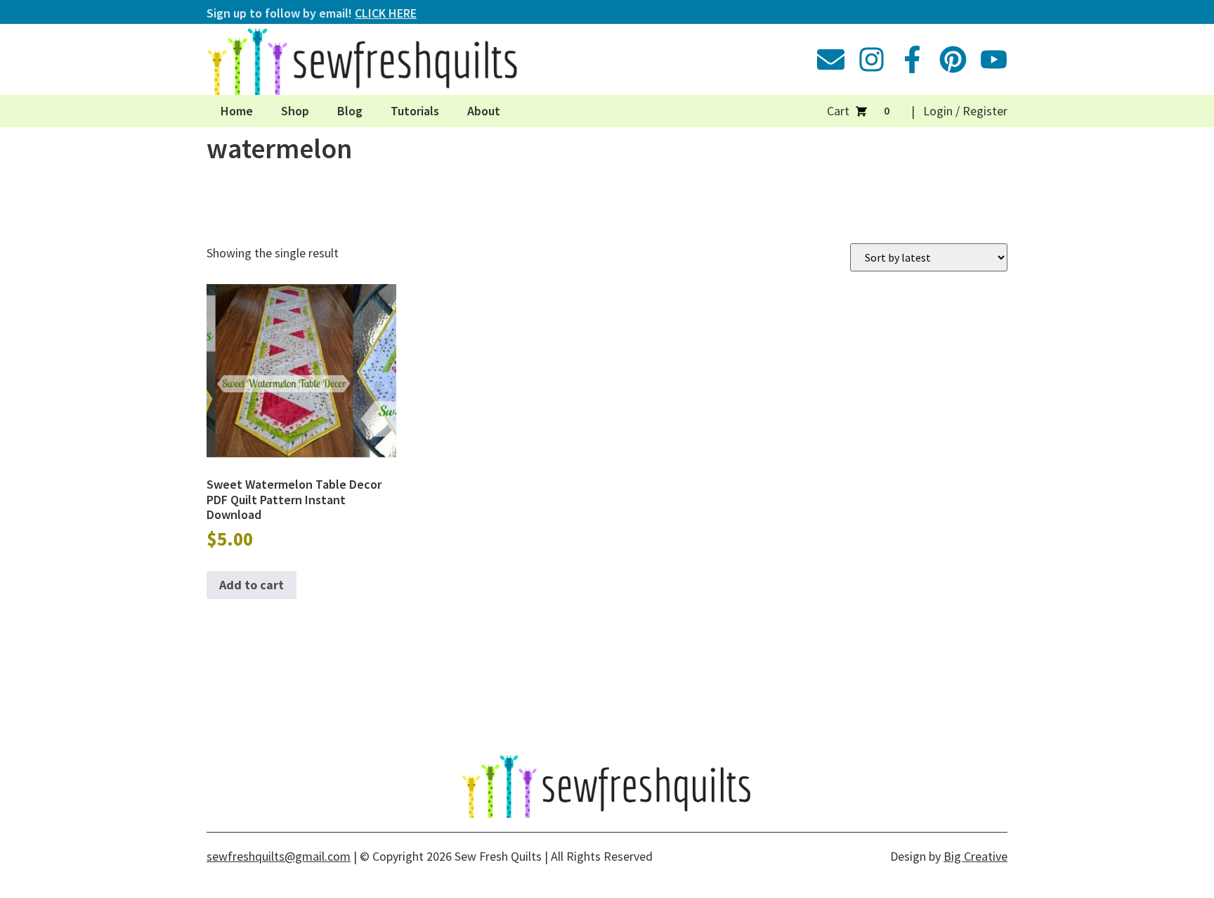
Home (237, 111)
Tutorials (415, 111)
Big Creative (975, 856)
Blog (350, 111)
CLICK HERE (386, 13)
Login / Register (965, 111)
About (483, 111)
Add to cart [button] (251, 585)
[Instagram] (871, 59)
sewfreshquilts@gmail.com (279, 856)
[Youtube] (993, 59)
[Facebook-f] (912, 59)
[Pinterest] (953, 59)
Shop (295, 111)
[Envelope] (830, 59)
